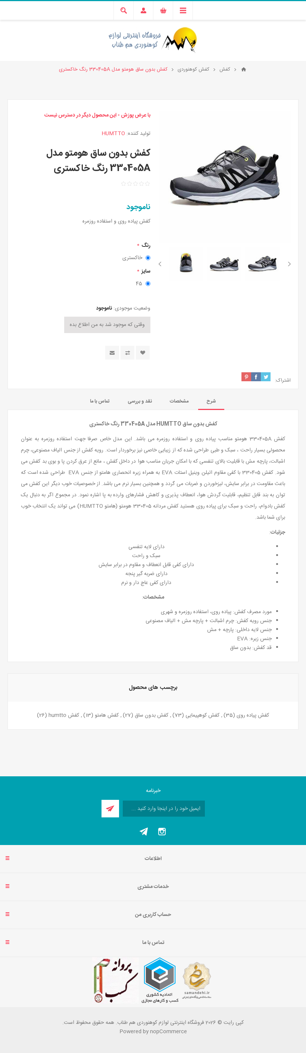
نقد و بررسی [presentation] (140, 401)
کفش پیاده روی (253, 715)
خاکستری (132, 258)
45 (139, 283)
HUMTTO (113, 133)
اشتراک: (283, 380)
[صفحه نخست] (243, 69)
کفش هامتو (107, 715)
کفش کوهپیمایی (202, 715)
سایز (145, 271)
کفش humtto (64, 715)
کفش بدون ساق (151, 715)
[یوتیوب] (144, 832)
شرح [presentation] (211, 401)
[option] (262, 264)
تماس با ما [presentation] (100, 401)
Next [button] (161, 264)
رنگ (145, 245)
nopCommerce (168, 1031)
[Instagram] (162, 832)
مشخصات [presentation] (179, 401)
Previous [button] (288, 264)
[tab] (211, 401)
